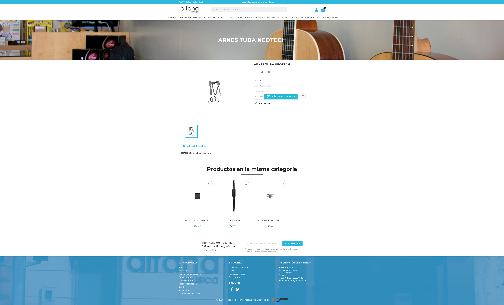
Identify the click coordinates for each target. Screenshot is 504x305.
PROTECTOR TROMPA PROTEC (197, 220)
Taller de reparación (188, 284)
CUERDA (216, 18)
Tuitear (261, 72)
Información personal (238, 267)
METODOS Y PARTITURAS (294, 18)
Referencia (187, 153)
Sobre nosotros (186, 277)
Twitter (237, 289)
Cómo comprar (186, 280)
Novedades (184, 290)
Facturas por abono (238, 274)
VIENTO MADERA (184, 18)
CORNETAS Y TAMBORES (243, 18)
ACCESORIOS (197, 18)
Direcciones (234, 277)
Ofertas (182, 287)
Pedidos (233, 271)
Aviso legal (184, 271)
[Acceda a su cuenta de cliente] (316, 10)
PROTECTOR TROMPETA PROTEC (270, 220)
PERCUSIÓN (207, 18)
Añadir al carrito (281, 96)
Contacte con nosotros (189, 294)
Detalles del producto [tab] (195, 146)
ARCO (223, 18)
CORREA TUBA (234, 220)
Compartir (255, 72)
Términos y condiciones (190, 274)
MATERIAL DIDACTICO (312, 18)
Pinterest (268, 72)
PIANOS (230, 18)
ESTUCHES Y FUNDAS (275, 18)
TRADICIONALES (260, 18)
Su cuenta (235, 263)
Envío (181, 267)
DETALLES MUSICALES (330, 18)
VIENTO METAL (171, 18)
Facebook (232, 289)
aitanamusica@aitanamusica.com (296, 280)
